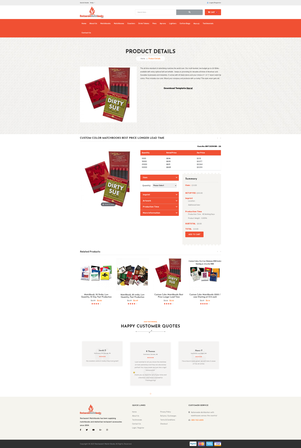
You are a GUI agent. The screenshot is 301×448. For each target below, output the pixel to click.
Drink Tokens (143, 24)
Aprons (163, 24)
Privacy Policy (165, 412)
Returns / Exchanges (168, 416)
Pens (154, 24)
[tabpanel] (102, 353)
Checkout (164, 424)
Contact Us (86, 33)
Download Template (178, 88)
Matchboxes (119, 24)
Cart (213, 12)
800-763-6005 (197, 420)
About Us (93, 24)
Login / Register (138, 428)
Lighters (172, 24)
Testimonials (208, 24)
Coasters (131, 24)
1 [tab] (150, 393)
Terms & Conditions (167, 420)
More (196, 24)
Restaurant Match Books (105, 444)
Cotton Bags (185, 24)
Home (84, 24)
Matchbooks (105, 24)
